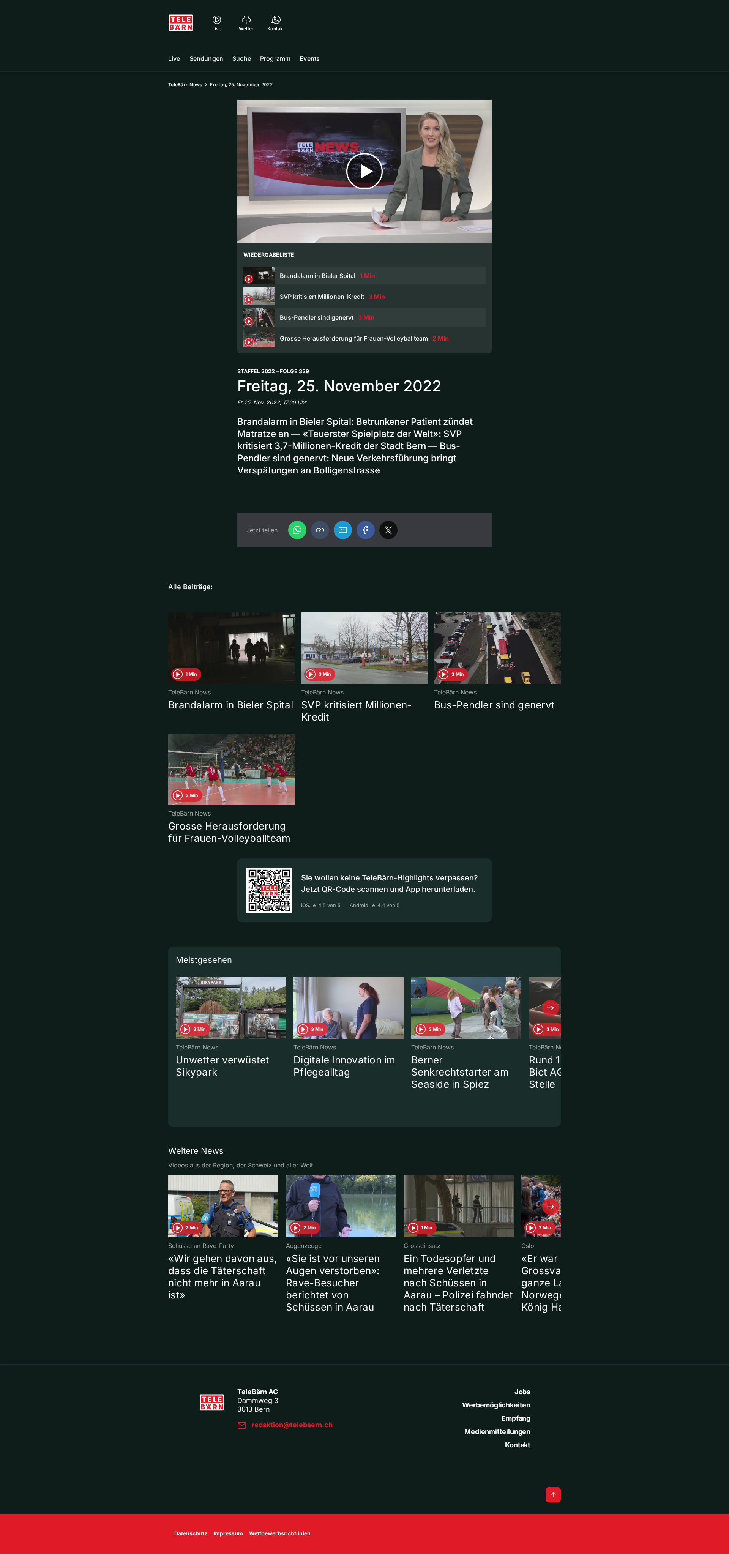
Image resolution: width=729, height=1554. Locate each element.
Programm (275, 58)
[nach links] (178, 1008)
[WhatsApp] (297, 530)
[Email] (343, 530)
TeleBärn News (185, 84)
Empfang (516, 1418)
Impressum (228, 1533)
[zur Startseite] (181, 23)
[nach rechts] (550, 1008)
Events (310, 58)
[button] (320, 530)
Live (174, 58)
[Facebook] (366, 530)
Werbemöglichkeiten (496, 1405)
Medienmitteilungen (497, 1432)
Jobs (522, 1392)
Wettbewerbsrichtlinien (280, 1533)
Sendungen (206, 58)
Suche (241, 58)
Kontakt (517, 1445)
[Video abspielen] (364, 171)
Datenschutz (190, 1533)
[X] (388, 530)
